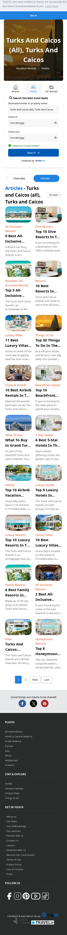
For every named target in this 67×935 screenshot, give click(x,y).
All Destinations (13, 731)
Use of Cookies (15, 869)
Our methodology (16, 826)
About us (11, 816)
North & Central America (18, 736)
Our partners (14, 831)
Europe (9, 746)
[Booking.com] (40, 161)
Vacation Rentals (26, 68)
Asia (7, 750)
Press (10, 874)
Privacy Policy (14, 864)
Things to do (12, 798)
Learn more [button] (51, 6)
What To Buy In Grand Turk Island (17, 445)
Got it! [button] (33, 15)
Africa (8, 755)
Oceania (9, 765)
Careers (11, 845)
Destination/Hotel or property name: (28, 103)
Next (35, 679)
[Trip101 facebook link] (9, 896)
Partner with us (15, 835)
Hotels (45, 68)
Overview (19, 178)
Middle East (11, 760)
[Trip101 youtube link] (35, 896)
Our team (12, 821)
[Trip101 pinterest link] (26, 896)
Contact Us (13, 840)
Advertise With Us (16, 850)
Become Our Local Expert (20, 854)
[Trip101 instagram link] (17, 896)
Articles (45, 178)
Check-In (13, 116)
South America (13, 741)
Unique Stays (12, 793)
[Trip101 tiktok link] (45, 896)
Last (46, 679)
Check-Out (14, 131)
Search (31, 152)
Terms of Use (14, 859)
